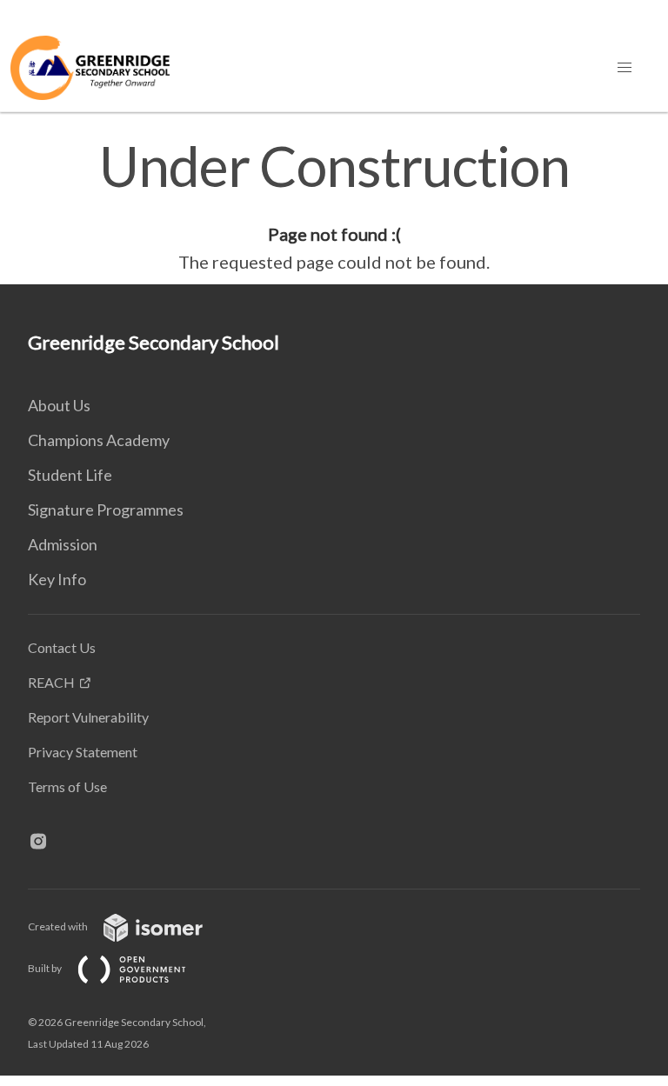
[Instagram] (45, 842)
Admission (62, 544)
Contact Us (62, 647)
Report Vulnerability (88, 717)
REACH (51, 682)
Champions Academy (99, 440)
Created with (59, 926)
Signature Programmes (106, 509)
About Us (59, 405)
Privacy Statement (82, 751)
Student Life (70, 474)
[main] (334, 207)
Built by (45, 968)
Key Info (57, 579)
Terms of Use (67, 786)
